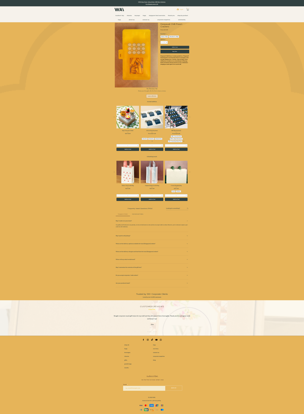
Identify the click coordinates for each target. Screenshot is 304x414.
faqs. (154, 345)
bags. (126, 348)
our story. (156, 348)
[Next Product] (190, 117)
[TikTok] (152, 340)
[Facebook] (143, 340)
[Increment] (167, 42)
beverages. (127, 352)
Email (125, 384)
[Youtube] (156, 340)
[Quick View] (127, 117)
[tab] (123, 214)
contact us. (156, 352)
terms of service (147, 400)
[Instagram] (148, 340)
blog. (154, 360)
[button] (187, 9)
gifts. (125, 360)
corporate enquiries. (159, 356)
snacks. (126, 367)
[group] (152, 128)
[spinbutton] (164, 42)
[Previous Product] (114, 117)
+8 (183, 141)
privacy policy (157, 400)
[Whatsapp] (161, 340)
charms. (126, 356)
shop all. (126, 345)
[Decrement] (162, 42)
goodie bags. (128, 364)
